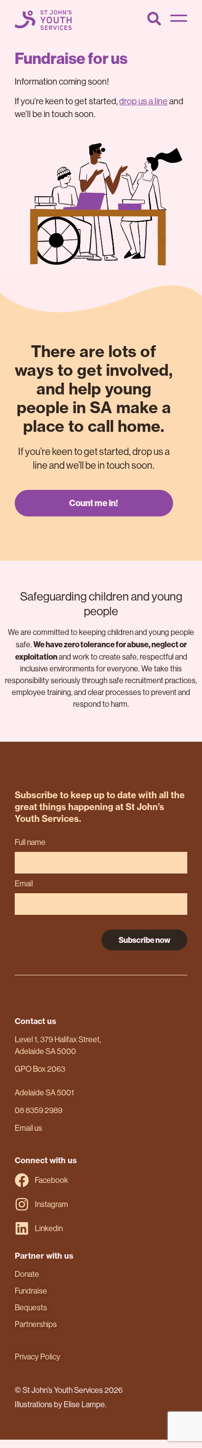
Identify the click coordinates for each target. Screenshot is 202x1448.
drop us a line (143, 101)
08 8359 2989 (38, 1110)
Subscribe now (145, 940)
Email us (28, 1128)
